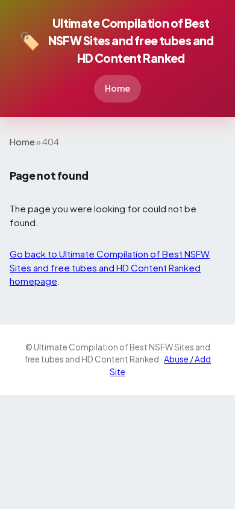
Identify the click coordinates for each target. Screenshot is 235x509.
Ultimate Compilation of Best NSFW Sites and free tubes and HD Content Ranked (116, 40)
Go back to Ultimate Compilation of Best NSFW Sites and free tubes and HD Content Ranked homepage (110, 267)
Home (117, 88)
